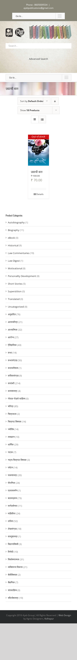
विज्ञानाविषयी (13, 544)
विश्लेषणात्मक (13, 559)
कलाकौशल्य (13, 368)
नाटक (10, 452)
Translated (14, 299)
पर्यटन (10, 467)
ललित (10, 521)
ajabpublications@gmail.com (38, 8)
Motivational (15, 268)
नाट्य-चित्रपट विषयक (17, 459)
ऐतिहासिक (12, 345)
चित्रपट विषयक (14, 421)
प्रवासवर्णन (12, 490)
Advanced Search (38, 59)
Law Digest (14, 260)
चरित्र (10, 406)
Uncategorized (16, 306)
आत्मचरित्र (13, 322)
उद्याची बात (36, 171)
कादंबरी (11, 383)
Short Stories (15, 283)
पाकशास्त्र (12, 475)
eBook (11, 237)
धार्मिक (11, 444)
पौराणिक (11, 482)
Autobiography (16, 222)
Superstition (14, 291)
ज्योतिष (11, 429)
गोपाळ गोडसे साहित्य (16, 398)
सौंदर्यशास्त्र (13, 597)
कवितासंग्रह (13, 375)
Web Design (64, 615)
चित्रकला (12, 414)
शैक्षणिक (11, 582)
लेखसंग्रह (12, 528)
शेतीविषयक (12, 574)
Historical (13, 245)
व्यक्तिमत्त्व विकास (15, 567)
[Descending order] (55, 101)
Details (40, 194)
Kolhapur (49, 618)
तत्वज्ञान (11, 437)
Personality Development (22, 276)
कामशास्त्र (12, 391)
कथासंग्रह (12, 360)
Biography (13, 230)
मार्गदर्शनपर (12, 505)
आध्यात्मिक (12, 329)
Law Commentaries (18, 253)
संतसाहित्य (12, 590)
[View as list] (42, 119)
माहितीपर (12, 513)
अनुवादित (12, 314)
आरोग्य (11, 337)
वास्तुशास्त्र (13, 536)
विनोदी (10, 551)
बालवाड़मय (12, 498)
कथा (10, 352)
